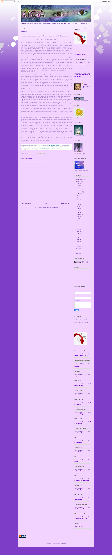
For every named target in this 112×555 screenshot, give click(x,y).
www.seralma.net (85, 322)
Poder (78, 227)
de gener (79, 246)
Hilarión (79, 204)
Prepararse (79, 243)
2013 (77, 253)
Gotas (78, 206)
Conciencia (79, 212)
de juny (79, 183)
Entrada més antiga (65, 203)
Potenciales (80, 214)
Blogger (64, 543)
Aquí (81, 53)
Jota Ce (85, 84)
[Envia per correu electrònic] (38, 153)
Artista (78, 195)
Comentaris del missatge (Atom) (50, 207)
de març (79, 189)
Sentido (79, 233)
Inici (46, 203)
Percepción (79, 208)
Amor (78, 198)
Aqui (81, 363)
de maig (79, 185)
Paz (78, 202)
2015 (77, 249)
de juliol (79, 181)
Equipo (78, 218)
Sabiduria (79, 239)
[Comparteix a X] (41, 153)
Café (78, 237)
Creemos (79, 231)
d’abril (79, 187)
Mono (78, 223)
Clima (78, 220)
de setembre (80, 179)
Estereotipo (79, 193)
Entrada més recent (26, 203)
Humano (79, 225)
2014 (77, 251)
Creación (79, 200)
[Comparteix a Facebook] (43, 153)
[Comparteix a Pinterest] (45, 153)
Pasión (78, 235)
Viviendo (79, 229)
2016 (77, 177)
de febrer (79, 192)
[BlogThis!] (40, 153)
